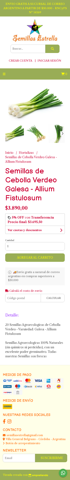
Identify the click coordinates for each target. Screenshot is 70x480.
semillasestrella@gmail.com (24, 435)
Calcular (53, 298)
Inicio (9, 153)
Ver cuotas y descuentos (25, 230)
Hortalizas (27, 153)
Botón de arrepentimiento (22, 443)
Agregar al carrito (35, 257)
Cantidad (9, 240)
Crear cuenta (20, 60)
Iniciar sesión (49, 60)
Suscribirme (52, 458)
